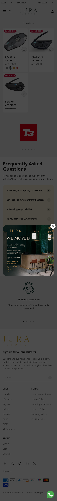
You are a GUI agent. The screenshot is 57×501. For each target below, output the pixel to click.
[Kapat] (53, 226)
